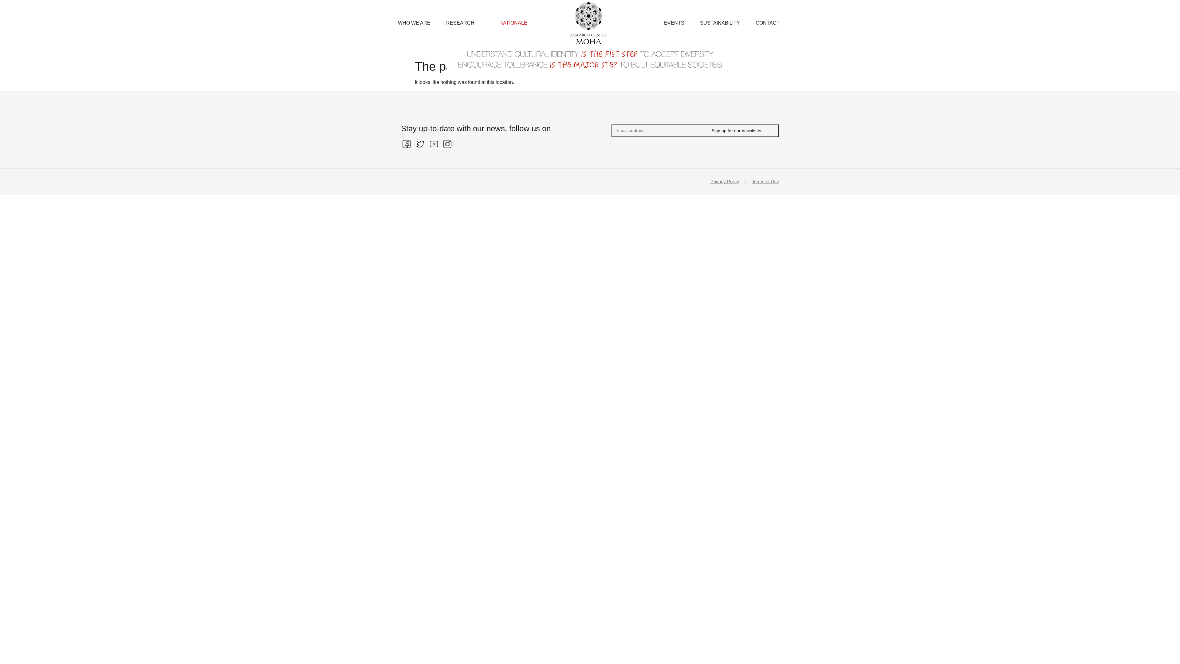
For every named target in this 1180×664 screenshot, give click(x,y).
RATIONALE (513, 23)
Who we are (414, 23)
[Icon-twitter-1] (420, 144)
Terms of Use (765, 181)
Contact (768, 23)
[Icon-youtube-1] (433, 144)
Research (460, 23)
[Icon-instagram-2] (447, 144)
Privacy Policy (724, 181)
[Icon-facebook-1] (406, 144)
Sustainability (720, 23)
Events (674, 23)
